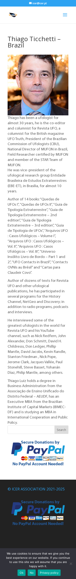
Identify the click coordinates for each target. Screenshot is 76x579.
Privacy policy (49, 572)
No (32, 572)
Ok (21, 572)
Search (61, 430)
